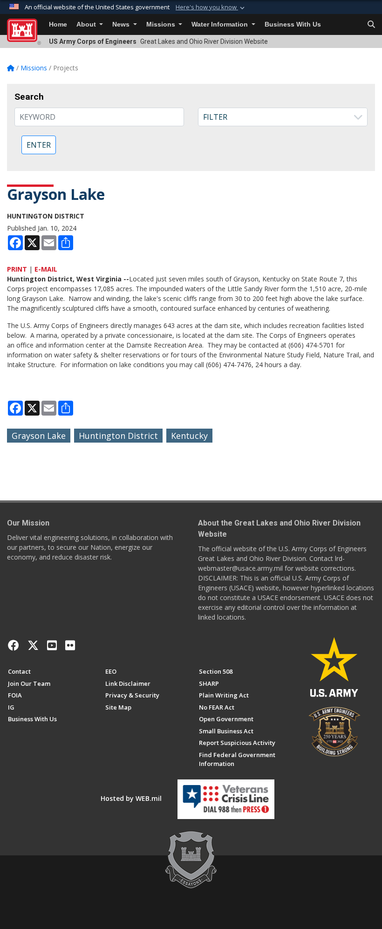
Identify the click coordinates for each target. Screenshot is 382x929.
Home (58, 24)
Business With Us (293, 24)
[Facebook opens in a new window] (13, 645)
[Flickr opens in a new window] (70, 645)
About (87, 24)
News (121, 24)
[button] (211, 7)
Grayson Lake (39, 435)
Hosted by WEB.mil (131, 798)
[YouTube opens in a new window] (52, 645)
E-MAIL (45, 269)
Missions (161, 24)
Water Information (220, 24)
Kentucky (189, 435)
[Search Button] (371, 24)
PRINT (17, 269)
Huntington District (118, 435)
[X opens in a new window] (33, 645)
